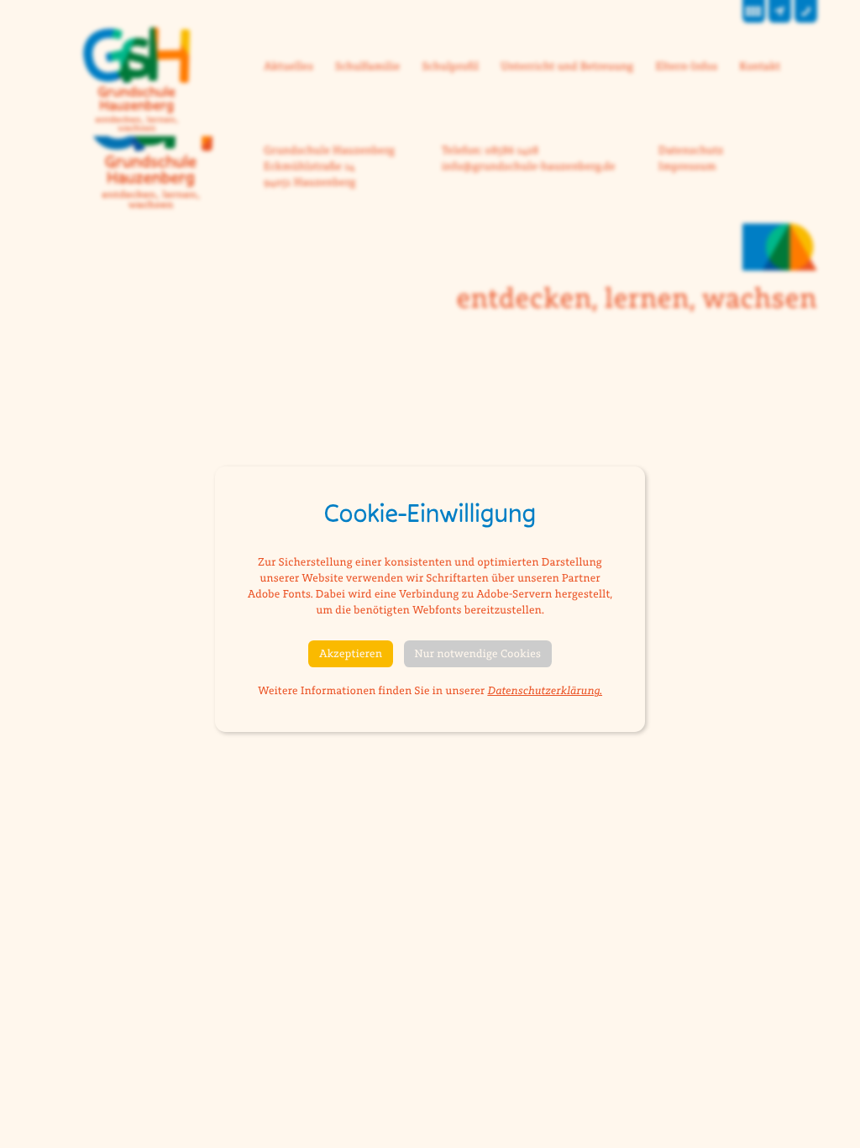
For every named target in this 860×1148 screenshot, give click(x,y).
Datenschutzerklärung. (544, 691)
